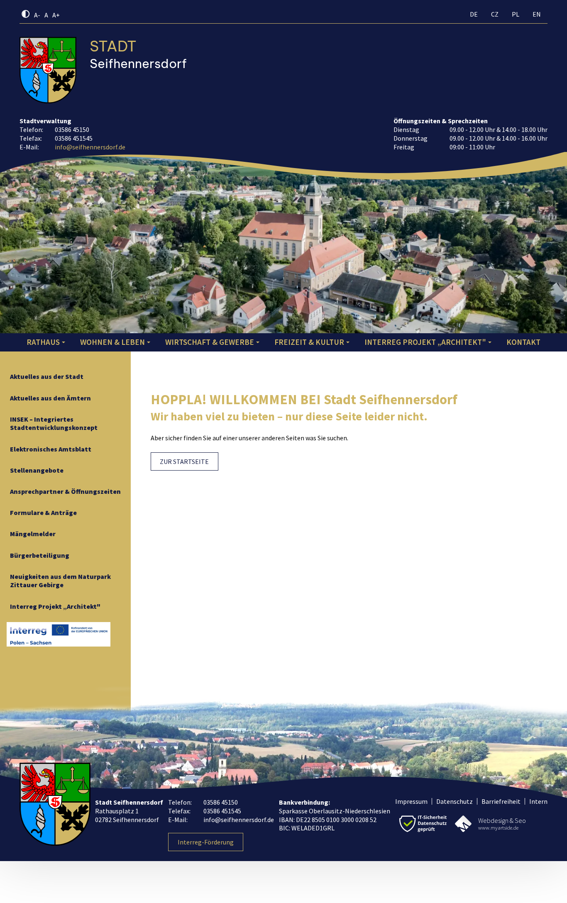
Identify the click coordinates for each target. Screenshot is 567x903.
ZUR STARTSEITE (184, 461)
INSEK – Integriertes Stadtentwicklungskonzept (54, 423)
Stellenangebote (37, 470)
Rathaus (43, 342)
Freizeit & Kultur (309, 342)
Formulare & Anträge (43, 512)
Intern (538, 801)
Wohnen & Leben (112, 342)
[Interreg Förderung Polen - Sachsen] (58, 634)
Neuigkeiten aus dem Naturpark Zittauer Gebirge (60, 580)
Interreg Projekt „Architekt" (425, 342)
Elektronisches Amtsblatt (50, 449)
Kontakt (523, 342)
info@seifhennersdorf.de (90, 147)
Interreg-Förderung (206, 842)
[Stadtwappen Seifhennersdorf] (48, 70)
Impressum (411, 801)
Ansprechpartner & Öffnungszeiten (65, 491)
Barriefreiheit (501, 801)
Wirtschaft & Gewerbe (209, 342)
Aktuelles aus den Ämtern (50, 398)
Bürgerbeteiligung (39, 555)
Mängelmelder (33, 534)
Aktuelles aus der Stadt (46, 376)
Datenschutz (454, 801)
